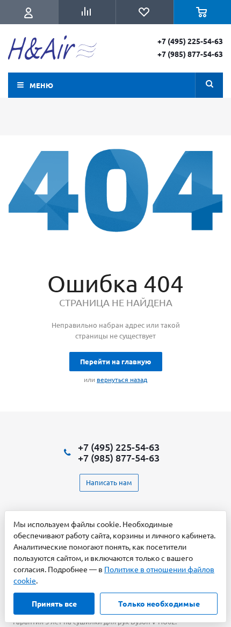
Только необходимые (159, 603)
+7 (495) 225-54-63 (190, 41)
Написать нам (109, 482)
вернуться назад (122, 379)
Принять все (54, 603)
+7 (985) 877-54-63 (190, 53)
